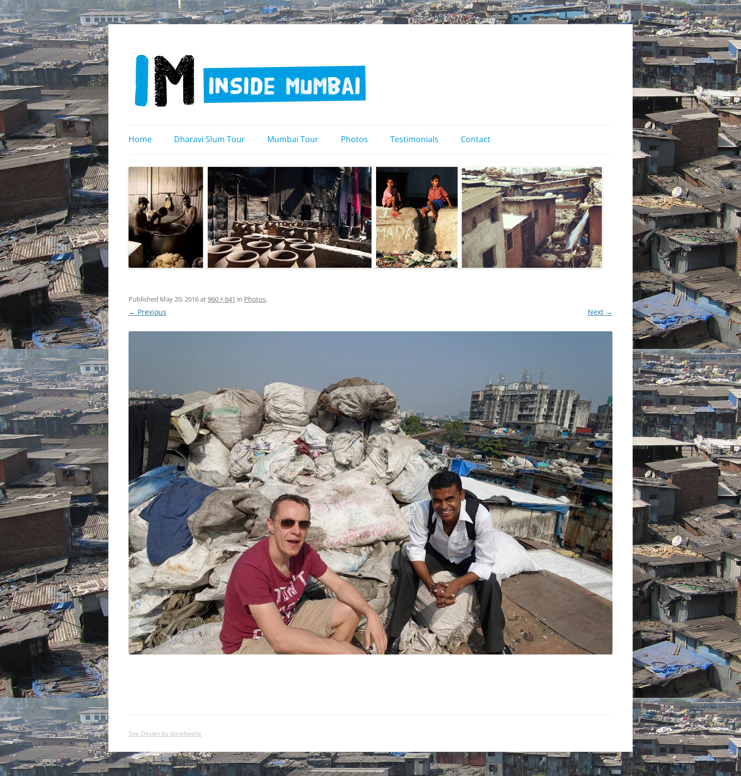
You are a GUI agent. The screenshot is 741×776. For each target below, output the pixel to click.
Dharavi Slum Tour (209, 139)
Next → (600, 312)
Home (140, 139)
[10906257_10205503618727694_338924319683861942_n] (370, 492)
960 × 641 (221, 299)
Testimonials (414, 139)
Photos (354, 139)
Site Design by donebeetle (165, 733)
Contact (475, 139)
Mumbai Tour (293, 139)
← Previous (147, 312)
